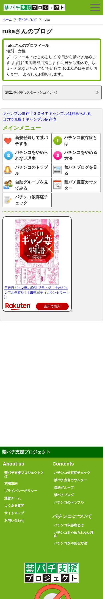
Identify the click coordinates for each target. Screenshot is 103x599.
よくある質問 (14, 506)
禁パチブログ (28, 19)
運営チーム (12, 498)
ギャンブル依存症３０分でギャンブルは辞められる (46, 113)
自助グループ (64, 487)
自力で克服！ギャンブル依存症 (29, 119)
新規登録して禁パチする (31, 140)
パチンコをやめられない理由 (31, 155)
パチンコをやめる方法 (80, 155)
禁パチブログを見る (80, 170)
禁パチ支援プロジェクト (34, 9)
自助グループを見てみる (31, 185)
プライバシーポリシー (20, 491)
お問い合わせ (14, 520)
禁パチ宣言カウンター (80, 185)
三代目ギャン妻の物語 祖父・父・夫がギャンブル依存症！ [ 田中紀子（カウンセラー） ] (36, 292)
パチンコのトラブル (31, 170)
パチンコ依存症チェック (31, 199)
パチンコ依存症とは (80, 140)
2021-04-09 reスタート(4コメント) (31, 92)
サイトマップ (14, 513)
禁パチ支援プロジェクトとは (24, 474)
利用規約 (11, 483)
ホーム (7, 19)
